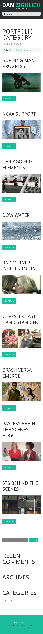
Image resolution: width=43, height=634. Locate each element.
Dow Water (16, 215)
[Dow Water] (21, 231)
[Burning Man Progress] (21, 82)
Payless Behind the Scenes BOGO (20, 429)
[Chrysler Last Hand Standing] (21, 338)
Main (6, 50)
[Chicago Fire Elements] (21, 183)
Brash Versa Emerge (17, 373)
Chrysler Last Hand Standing (20, 319)
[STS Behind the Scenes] (21, 504)
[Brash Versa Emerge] (21, 391)
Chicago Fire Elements (17, 164)
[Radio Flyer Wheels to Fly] (21, 284)
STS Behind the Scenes (20, 486)
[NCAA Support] (21, 129)
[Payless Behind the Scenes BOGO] (21, 451)
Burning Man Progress (18, 63)
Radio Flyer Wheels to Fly (19, 266)
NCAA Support (19, 114)
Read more (9, 98)
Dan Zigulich (21, 622)
